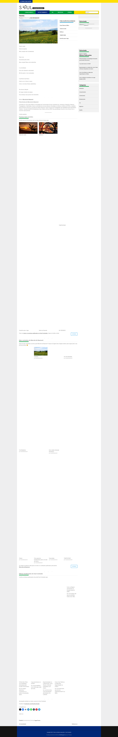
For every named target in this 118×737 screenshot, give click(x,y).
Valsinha (36, 356)
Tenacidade (51, 558)
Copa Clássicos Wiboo (64, 25)
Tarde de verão (63, 28)
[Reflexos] (48, 128)
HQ (52, 12)
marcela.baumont (34, 18)
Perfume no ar (74, 724)
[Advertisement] (88, 39)
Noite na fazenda (43, 330)
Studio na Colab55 (83, 53)
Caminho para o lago (64, 38)
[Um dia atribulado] (70, 351)
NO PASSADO (62, 330)
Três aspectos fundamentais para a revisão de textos (40, 560)
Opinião (70, 12)
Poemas (32, 720)
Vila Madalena (22, 450)
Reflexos (62, 31)
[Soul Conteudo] (21, 12)
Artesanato (81, 88)
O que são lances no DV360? (85, 63)
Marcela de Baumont (28, 99)
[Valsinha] (41, 351)
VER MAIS (74, 334)
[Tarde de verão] (28, 128)
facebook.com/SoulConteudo (31, 703)
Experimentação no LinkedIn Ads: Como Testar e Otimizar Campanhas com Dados (48, 685)
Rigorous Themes (68, 734)
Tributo (20, 558)
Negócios (60, 12)
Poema (39, 720)
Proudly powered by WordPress (52, 734)
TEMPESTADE (63, 35)
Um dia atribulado (68, 356)
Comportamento (82, 92)
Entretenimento (42, 12)
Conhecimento (29, 12)
